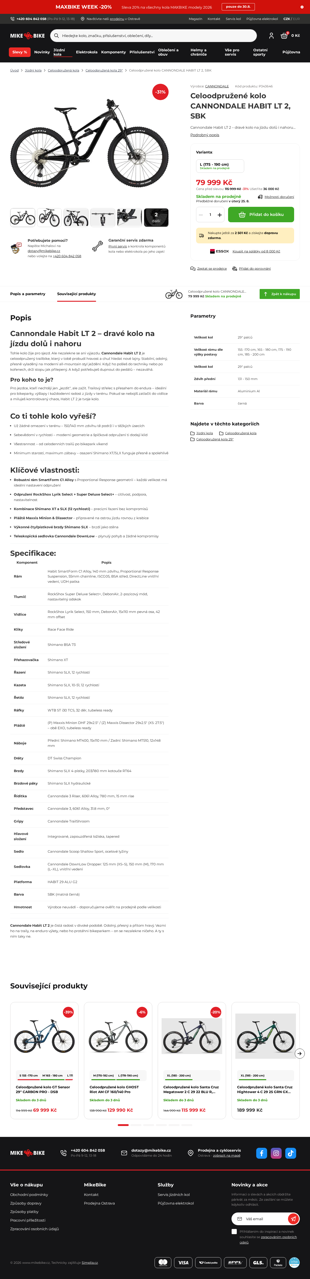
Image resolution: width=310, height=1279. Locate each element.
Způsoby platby (24, 1212)
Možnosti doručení (279, 197)
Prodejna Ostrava (99, 1203)
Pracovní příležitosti (27, 1220)
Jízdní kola (33, 70)
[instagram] (276, 1153)
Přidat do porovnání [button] (255, 269)
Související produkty (76, 294)
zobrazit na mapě (226, 1155)
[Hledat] (56, 35)
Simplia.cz (90, 1263)
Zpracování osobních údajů (34, 1229)
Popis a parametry (27, 294)
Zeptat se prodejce (212, 269)
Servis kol (233, 19)
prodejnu (117, 19)
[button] (302, 7)
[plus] (219, 214)
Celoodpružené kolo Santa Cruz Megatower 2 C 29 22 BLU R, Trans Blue (191, 1092)
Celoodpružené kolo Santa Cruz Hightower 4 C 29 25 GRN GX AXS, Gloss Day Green (265, 1092)
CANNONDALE (217, 86)
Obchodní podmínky (29, 1195)
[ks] (210, 214)
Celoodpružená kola (63, 70)
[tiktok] (290, 1153)
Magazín (195, 19)
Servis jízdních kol (174, 1195)
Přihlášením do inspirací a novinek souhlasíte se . (268, 1237)
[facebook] (261, 1153)
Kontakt (214, 19)
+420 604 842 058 (67, 256)
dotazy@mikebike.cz (44, 251)
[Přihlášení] (271, 35)
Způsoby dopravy (26, 1203)
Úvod (14, 70)
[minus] (200, 214)
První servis (117, 246)
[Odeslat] (293, 1218)
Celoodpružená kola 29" (104, 70)
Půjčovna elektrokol (262, 19)
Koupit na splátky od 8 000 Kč (256, 251)
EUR (296, 19)
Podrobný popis (204, 135)
